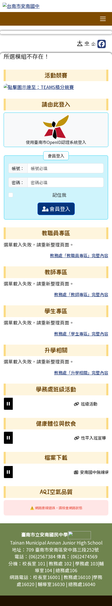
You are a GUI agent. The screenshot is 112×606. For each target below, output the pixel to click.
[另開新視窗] (39, 86)
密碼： (18, 182)
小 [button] (93, 43)
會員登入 (59, 208)
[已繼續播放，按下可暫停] (8, 403)
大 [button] (80, 43)
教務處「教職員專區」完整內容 (79, 255)
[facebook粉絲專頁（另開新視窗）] (101, 44)
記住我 (59, 195)
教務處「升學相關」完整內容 (81, 372)
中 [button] (87, 43)
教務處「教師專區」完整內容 (81, 294)
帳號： (18, 168)
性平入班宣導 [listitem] (91, 438)
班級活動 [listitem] (87, 404)
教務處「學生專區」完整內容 (81, 333)
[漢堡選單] (103, 19)
